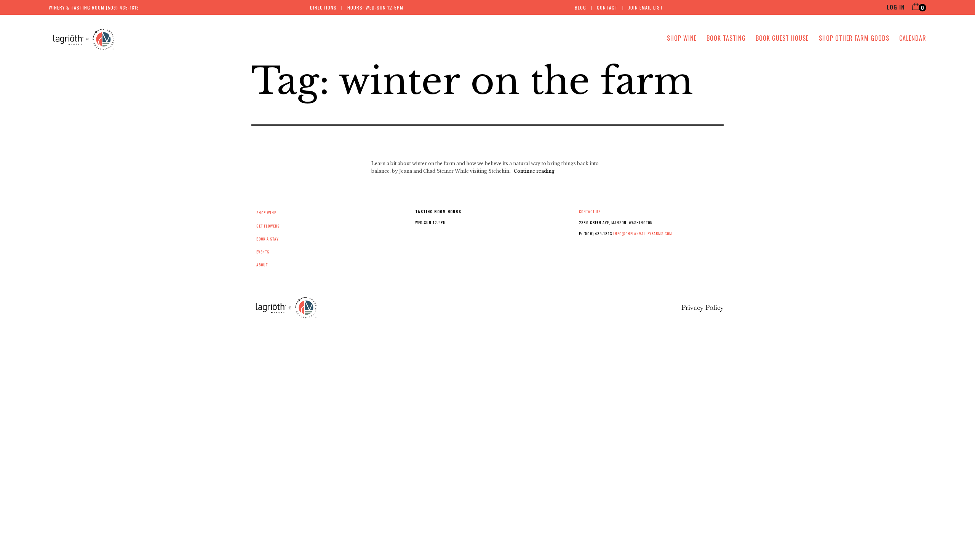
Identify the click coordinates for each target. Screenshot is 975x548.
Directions (323, 7)
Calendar (912, 38)
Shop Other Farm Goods (854, 38)
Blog (580, 7)
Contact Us (590, 211)
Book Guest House (782, 38)
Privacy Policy (702, 307)
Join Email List (645, 7)
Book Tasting (726, 38)
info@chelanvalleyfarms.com (642, 233)
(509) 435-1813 (122, 7)
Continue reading (534, 171)
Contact (607, 7)
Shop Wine (682, 38)
